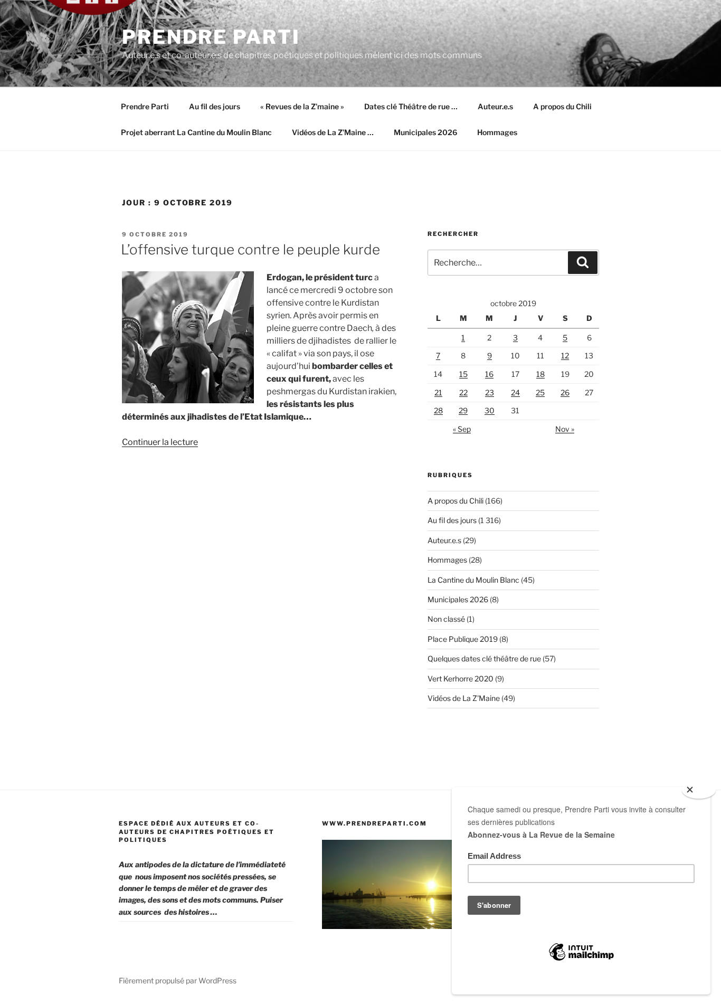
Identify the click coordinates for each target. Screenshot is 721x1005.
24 (515, 392)
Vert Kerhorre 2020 (461, 678)
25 (540, 392)
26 (565, 392)
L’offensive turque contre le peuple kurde (250, 249)
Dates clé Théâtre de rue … (411, 106)
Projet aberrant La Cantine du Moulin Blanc (196, 132)
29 (463, 410)
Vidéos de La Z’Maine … (333, 132)
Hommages (497, 132)
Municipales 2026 (425, 132)
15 (463, 373)
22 (463, 392)
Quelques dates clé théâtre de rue (484, 658)
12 (565, 355)
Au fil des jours (214, 106)
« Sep (462, 428)
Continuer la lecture (160, 442)
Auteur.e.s (495, 106)
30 (490, 410)
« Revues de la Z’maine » (302, 106)
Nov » (564, 428)
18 (540, 373)
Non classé (446, 618)
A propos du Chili (562, 106)
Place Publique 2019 (463, 638)
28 (438, 410)
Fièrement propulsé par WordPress (177, 980)
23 (489, 392)
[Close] (699, 790)
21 (438, 392)
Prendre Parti (211, 37)
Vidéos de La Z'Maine (464, 698)
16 (489, 373)
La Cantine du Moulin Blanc (473, 579)
